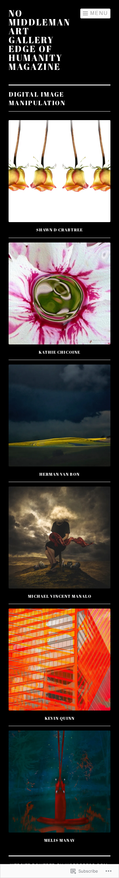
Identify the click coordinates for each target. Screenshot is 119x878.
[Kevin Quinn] (59, 660)
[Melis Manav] (59, 782)
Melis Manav (59, 840)
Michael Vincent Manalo (59, 596)
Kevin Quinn (60, 718)
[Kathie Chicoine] (59, 293)
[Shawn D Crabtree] (59, 171)
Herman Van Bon (59, 474)
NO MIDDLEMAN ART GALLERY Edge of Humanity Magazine (39, 39)
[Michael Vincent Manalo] (59, 538)
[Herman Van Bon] (59, 415)
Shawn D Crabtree (59, 230)
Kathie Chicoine (59, 352)
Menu (99, 13)
